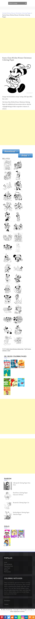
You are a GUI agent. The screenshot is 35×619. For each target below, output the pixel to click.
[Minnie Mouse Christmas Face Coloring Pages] (18, 258)
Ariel (5, 562)
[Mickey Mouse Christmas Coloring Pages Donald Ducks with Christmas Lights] (7, 206)
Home (4, 13)
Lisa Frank (7, 568)
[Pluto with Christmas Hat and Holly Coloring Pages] (18, 299)
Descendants (8, 564)
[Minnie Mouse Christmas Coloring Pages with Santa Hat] (7, 278)
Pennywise (7, 572)
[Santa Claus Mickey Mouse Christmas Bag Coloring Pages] (7, 330)
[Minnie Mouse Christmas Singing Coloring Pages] (18, 186)
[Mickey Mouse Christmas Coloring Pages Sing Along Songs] (7, 165)
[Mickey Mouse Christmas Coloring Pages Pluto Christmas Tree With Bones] (7, 186)
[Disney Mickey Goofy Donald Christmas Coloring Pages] (7, 320)
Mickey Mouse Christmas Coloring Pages (19, 13)
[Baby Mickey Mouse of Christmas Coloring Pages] (18, 217)
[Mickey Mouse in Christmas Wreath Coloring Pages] (18, 289)
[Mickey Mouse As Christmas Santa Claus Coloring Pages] (7, 258)
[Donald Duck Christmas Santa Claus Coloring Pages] (7, 340)
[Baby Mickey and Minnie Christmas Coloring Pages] (7, 196)
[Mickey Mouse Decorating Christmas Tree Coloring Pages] (18, 196)
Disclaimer (7, 600)
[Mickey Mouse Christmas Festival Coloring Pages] (7, 217)
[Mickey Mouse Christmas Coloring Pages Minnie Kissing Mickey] (18, 206)
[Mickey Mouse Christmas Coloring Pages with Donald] (18, 268)
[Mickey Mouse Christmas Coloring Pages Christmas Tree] (18, 165)
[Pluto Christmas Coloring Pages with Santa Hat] (18, 175)
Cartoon (29, 349)
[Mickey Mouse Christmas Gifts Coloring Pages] (18, 227)
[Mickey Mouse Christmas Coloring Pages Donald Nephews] (18, 237)
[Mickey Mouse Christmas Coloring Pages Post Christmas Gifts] (18, 330)
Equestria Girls (8, 566)
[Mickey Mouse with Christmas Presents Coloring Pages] (7, 268)
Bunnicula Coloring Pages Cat (21, 502)
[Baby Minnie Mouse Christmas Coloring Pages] (7, 309)
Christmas (4, 350)
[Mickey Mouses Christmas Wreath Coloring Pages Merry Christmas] (18, 320)
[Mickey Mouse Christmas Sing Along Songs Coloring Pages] (7, 289)
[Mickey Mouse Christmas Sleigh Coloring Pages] (7, 175)
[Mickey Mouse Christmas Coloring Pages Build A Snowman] (18, 309)
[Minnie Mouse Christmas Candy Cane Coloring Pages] (7, 227)
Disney (8, 350)
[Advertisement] (17, 35)
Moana (6, 570)
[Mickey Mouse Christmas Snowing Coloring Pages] (18, 340)
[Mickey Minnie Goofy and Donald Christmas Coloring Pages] (7, 237)
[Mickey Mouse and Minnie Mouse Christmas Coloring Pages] (7, 247)
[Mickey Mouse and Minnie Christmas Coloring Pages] (7, 299)
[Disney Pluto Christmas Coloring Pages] (18, 247)
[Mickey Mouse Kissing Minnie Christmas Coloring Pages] (18, 278)
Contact (6, 604)
